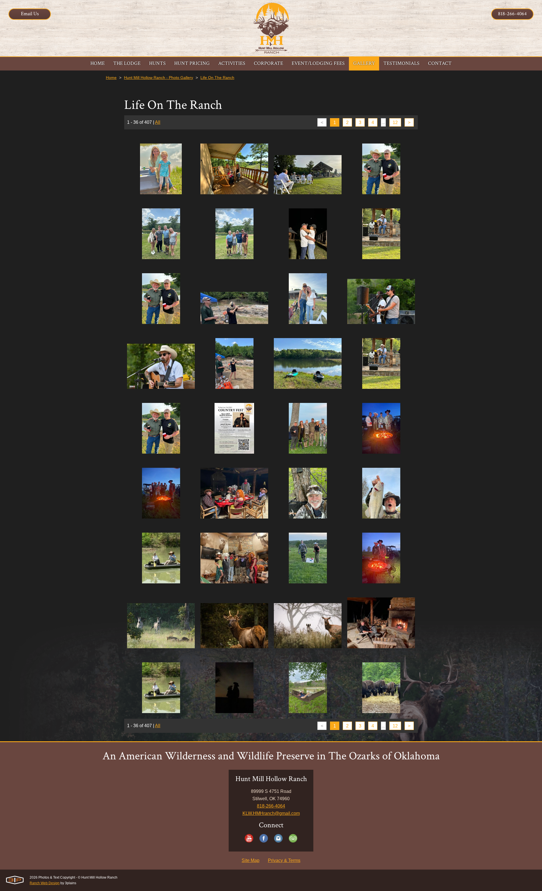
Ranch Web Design (45, 883)
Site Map (250, 860)
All (157, 122)
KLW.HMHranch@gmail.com (271, 813)
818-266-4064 (512, 13)
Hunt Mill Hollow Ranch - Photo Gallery (158, 77)
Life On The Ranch (217, 77)
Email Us (30, 13)
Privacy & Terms (284, 860)
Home (111, 77)
